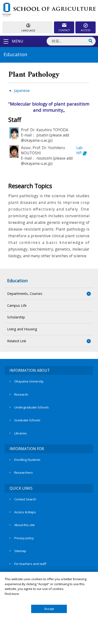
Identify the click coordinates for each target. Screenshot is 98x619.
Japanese (22, 90)
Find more (12, 594)
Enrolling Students (27, 460)
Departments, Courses (24, 293)
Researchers (23, 472)
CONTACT (64, 30)
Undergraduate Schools (31, 407)
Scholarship (16, 317)
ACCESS (85, 30)
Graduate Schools (27, 420)
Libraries (20, 433)
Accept (49, 609)
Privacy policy (24, 538)
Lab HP (79, 150)
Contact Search (25, 499)
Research (21, 394)
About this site (24, 525)
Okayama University (29, 381)
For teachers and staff (30, 564)
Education (17, 280)
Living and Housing (22, 329)
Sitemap (20, 551)
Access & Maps (25, 512)
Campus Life (17, 305)
